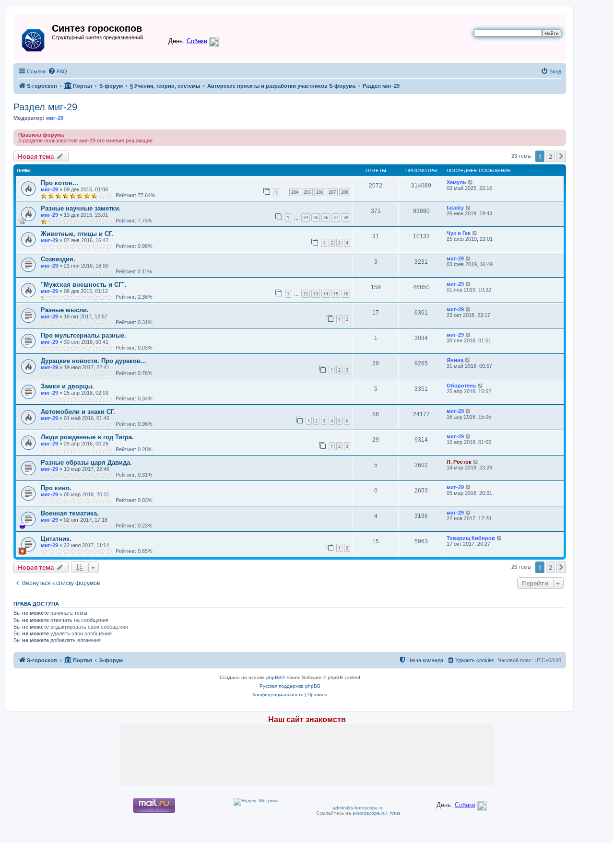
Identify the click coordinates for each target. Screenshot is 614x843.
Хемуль (456, 182)
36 (325, 217)
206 (319, 192)
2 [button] (550, 156)
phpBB (274, 677)
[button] (561, 156)
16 (345, 294)
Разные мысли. (65, 310)
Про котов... (59, 183)
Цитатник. (56, 538)
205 (307, 192)
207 (332, 192)
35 (315, 217)
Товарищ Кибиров (471, 538)
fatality (455, 208)
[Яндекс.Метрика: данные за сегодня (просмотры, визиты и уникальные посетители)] (256, 802)
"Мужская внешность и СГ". (84, 284)
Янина (455, 360)
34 (305, 217)
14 (325, 294)
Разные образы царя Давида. (86, 462)
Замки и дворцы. (67, 386)
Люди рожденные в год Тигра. (87, 437)
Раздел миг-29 (45, 107)
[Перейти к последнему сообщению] (471, 182)
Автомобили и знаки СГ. (78, 411)
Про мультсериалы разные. (83, 335)
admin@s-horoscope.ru (358, 807)
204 (294, 192)
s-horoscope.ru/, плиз (377, 813)
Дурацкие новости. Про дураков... (93, 360)
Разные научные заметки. (81, 208)
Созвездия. (58, 259)
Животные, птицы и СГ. (77, 233)
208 (344, 192)
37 (335, 217)
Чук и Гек (459, 233)
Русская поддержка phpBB (290, 686)
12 (305, 294)
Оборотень (461, 385)
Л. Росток (459, 462)
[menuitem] (57, 71)
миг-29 (54, 118)
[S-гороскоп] (34, 38)
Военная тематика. (70, 513)
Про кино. (56, 488)
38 (345, 217)
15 (335, 294)
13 (315, 294)
